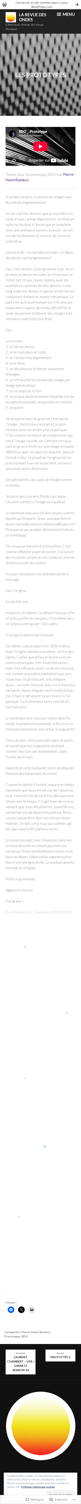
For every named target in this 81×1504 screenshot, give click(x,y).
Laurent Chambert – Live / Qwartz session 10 (20, 1362)
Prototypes (12, 1336)
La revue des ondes (32, 17)
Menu (68, 14)
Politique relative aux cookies (38, 1486)
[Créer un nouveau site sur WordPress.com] (40, 4)
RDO (25, 1336)
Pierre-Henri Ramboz (35, 1332)
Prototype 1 (60, 1355)
